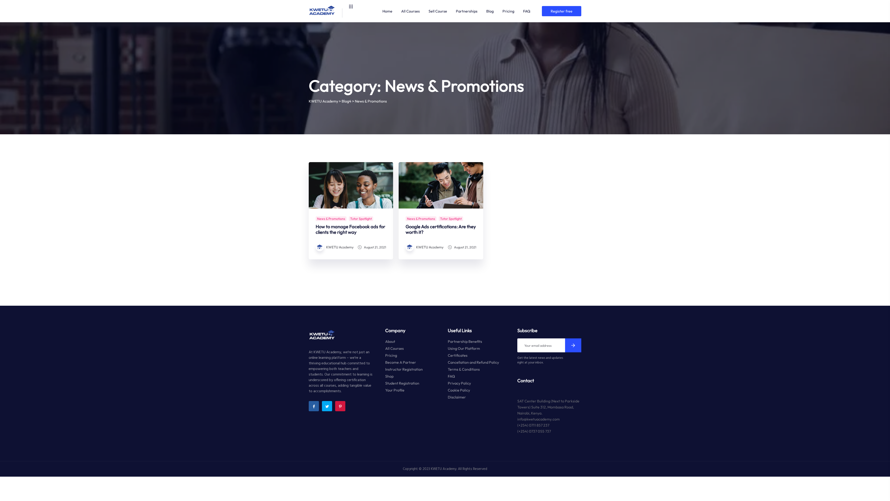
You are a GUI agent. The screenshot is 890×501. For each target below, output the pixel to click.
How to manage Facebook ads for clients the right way (350, 229)
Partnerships (466, 11)
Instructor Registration (404, 369)
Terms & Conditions (464, 369)
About (390, 341)
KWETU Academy (340, 247)
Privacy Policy (459, 383)
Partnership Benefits (465, 341)
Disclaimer (457, 397)
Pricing (508, 11)
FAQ (526, 11)
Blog (490, 11)
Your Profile (394, 390)
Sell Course (438, 11)
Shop (389, 376)
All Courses (410, 11)
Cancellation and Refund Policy (473, 362)
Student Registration (402, 383)
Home (387, 11)
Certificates (457, 355)
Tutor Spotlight (361, 219)
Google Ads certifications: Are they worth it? (441, 229)
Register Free (561, 11)
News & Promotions (331, 219)
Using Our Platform (464, 348)
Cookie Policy (459, 390)
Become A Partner (400, 362)
